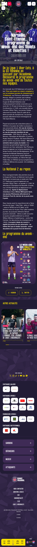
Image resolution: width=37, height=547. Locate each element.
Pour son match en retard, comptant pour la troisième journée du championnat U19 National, (18, 93)
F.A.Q (18, 501)
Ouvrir (18, 443)
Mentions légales (18, 492)
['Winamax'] (30, 401)
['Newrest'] (6, 401)
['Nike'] (6, 389)
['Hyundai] (30, 407)
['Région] (6, 430)
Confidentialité (18, 498)
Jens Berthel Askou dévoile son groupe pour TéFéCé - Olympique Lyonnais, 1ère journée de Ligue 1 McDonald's (13, 333)
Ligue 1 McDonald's (18, 505)
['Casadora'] (4, 4)
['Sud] (14, 407)
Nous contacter (18, 489)
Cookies (18, 517)
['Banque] (6, 419)
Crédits (18, 514)
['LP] (14, 401)
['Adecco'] (22, 401)
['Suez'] (6, 407)
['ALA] (22, 419)
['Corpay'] (30, 419)
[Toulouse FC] (18, 4)
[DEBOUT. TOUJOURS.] (18, 480)
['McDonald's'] (14, 419)
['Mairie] (14, 430)
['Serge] (22, 407)
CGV (18, 495)
